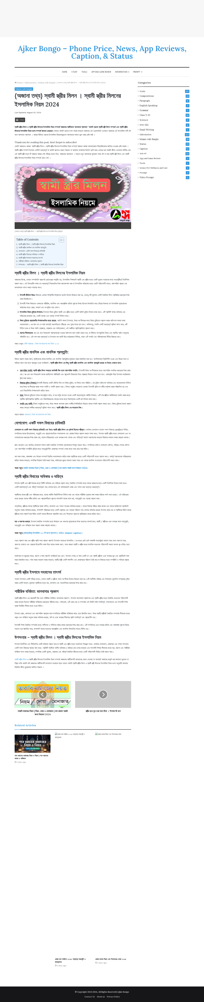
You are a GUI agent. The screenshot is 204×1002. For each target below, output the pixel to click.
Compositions (147, 96)
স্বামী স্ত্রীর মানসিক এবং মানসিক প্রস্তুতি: (33, 247)
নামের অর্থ (143, 153)
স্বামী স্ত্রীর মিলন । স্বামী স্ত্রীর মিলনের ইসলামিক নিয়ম (37, 244)
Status (143, 144)
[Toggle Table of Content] (60, 240)
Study (74, 72)
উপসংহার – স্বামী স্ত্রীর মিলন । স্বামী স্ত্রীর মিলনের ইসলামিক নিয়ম (41, 264)
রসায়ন (144, 124)
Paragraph (145, 100)
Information (121, 72)
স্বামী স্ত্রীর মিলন (21, 659)
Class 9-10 (145, 115)
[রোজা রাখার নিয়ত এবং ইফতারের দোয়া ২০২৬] (113, 844)
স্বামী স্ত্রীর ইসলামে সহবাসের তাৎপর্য (31, 258)
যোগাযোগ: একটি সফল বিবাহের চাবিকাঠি (32, 251)
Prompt (136, 72)
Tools (84, 72)
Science (144, 120)
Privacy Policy (113, 996)
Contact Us (89, 996)
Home (64, 72)
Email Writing (147, 129)
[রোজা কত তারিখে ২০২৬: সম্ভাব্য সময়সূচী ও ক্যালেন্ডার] (73, 844)
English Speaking (148, 105)
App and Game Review (101, 72)
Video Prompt (147, 177)
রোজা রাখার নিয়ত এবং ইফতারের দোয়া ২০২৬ (110, 959)
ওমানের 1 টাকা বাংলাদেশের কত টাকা (37, 414)
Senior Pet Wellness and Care (154, 168)
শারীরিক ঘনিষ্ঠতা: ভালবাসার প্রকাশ (30, 261)
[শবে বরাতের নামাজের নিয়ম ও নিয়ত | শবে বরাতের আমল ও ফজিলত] (32, 743)
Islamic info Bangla (46, 82)
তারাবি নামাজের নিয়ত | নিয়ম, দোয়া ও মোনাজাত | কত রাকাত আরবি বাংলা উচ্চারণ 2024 (55, 467)
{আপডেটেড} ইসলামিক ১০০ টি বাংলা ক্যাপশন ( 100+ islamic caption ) (52, 532)
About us (101, 996)
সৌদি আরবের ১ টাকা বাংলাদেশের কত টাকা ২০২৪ (41, 343)
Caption (144, 148)
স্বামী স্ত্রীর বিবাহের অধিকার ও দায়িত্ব (31, 254)
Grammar (144, 110)
